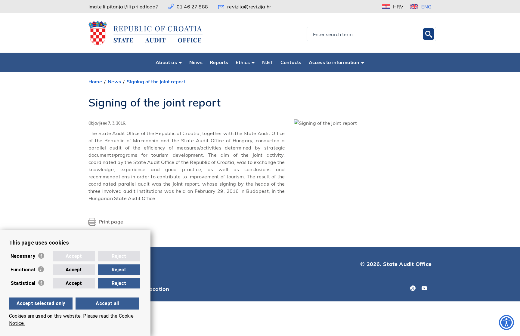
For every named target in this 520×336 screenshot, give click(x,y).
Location (157, 288)
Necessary (23, 256)
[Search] (428, 34)
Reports (219, 62)
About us (166, 62)
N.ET (267, 62)
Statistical (23, 283)
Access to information (334, 62)
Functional (23, 270)
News (196, 62)
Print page (111, 221)
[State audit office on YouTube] (424, 288)
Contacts (291, 62)
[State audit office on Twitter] (413, 288)
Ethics (243, 62)
